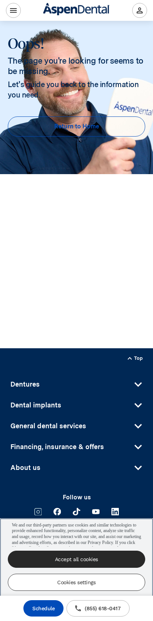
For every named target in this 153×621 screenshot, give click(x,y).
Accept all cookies (76, 559)
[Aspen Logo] (76, 10)
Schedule (43, 608)
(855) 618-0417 (102, 608)
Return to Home (76, 126)
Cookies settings (76, 582)
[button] (76, 384)
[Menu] (13, 10)
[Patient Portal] (139, 10)
